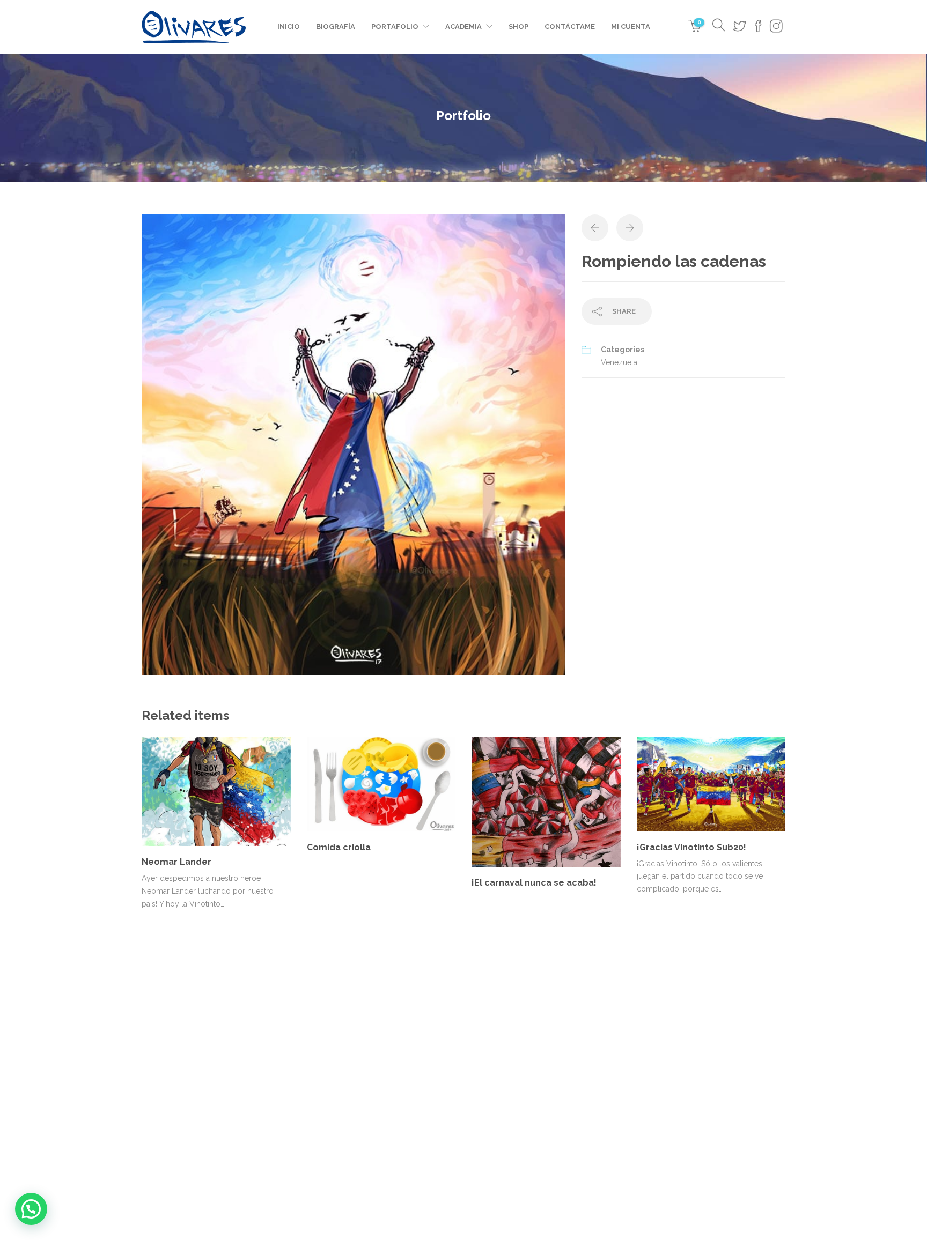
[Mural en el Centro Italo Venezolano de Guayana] (548, 1045)
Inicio (288, 27)
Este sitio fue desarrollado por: (463, 1195)
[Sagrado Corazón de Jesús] (548, 1099)
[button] (31, 1209)
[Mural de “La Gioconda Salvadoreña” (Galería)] (601, 1099)
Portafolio (394, 27)
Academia (463, 27)
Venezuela (619, 362)
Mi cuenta (630, 27)
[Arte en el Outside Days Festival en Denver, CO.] (601, 1045)
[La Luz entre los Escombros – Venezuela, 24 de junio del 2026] (494, 1045)
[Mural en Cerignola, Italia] (494, 1099)
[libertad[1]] (353, 444)
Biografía (335, 27)
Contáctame (570, 27)
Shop (518, 27)
